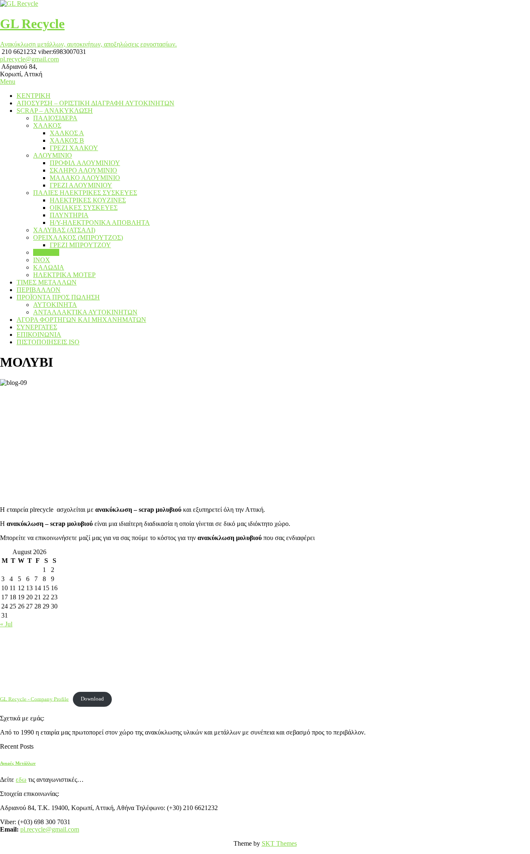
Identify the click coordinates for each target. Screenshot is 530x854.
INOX (41, 259)
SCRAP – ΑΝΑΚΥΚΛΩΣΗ (55, 110)
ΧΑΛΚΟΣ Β (67, 140)
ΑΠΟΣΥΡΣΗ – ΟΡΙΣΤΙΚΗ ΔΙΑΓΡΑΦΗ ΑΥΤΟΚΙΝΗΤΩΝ (95, 103)
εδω (21, 779)
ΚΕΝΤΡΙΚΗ (34, 95)
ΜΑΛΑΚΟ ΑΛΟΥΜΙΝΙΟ (85, 177)
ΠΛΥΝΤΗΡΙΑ (69, 215)
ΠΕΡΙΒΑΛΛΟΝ (38, 289)
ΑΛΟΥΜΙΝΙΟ (52, 155)
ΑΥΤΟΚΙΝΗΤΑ (55, 304)
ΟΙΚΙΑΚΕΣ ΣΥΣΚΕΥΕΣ (84, 207)
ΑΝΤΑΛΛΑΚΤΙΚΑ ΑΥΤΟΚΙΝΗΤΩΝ (85, 312)
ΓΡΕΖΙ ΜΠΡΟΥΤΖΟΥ (80, 244)
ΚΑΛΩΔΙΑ (48, 267)
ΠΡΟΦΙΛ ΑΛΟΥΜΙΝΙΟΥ (85, 162)
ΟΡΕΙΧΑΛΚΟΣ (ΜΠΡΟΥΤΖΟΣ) (78, 237)
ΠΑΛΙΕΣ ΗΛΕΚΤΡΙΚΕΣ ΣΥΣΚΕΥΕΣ (85, 192)
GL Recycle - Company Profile (34, 699)
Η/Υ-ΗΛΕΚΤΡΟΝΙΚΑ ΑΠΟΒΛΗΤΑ (100, 222)
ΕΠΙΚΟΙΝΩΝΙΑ (39, 334)
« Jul (6, 624)
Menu (7, 81)
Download (92, 699)
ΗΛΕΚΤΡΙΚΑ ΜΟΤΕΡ (64, 274)
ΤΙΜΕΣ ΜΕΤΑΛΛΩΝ (47, 282)
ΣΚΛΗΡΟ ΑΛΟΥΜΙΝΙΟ (83, 170)
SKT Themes (279, 843)
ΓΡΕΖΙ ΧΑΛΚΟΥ (74, 147)
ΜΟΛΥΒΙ (46, 252)
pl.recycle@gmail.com (29, 59)
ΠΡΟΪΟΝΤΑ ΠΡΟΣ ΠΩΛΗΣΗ (58, 297)
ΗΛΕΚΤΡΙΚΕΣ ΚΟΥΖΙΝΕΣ (88, 200)
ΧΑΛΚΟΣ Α (67, 132)
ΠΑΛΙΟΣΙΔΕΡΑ (55, 118)
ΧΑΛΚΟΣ (47, 125)
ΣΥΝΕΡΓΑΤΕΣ (37, 327)
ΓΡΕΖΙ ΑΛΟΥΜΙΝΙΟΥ (81, 185)
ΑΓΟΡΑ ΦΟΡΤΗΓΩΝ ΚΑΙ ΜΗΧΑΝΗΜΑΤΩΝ (81, 319)
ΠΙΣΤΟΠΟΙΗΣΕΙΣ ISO (48, 341)
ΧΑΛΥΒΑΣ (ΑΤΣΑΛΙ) (64, 230)
